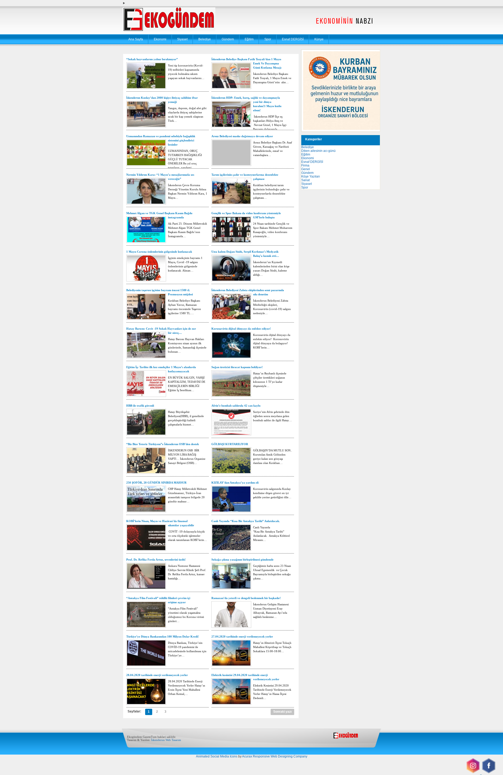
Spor (267, 39)
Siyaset (182, 39)
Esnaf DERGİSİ (293, 39)
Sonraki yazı (282, 711)
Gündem (228, 39)
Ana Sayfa (135, 39)
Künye (319, 39)
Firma (305, 165)
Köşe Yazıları (310, 176)
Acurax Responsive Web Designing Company (274, 756)
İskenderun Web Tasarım (166, 739)
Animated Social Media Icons (216, 756)
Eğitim (249, 39)
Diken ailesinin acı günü (318, 151)
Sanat (305, 180)
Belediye (204, 39)
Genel (305, 169)
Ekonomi (160, 39)
